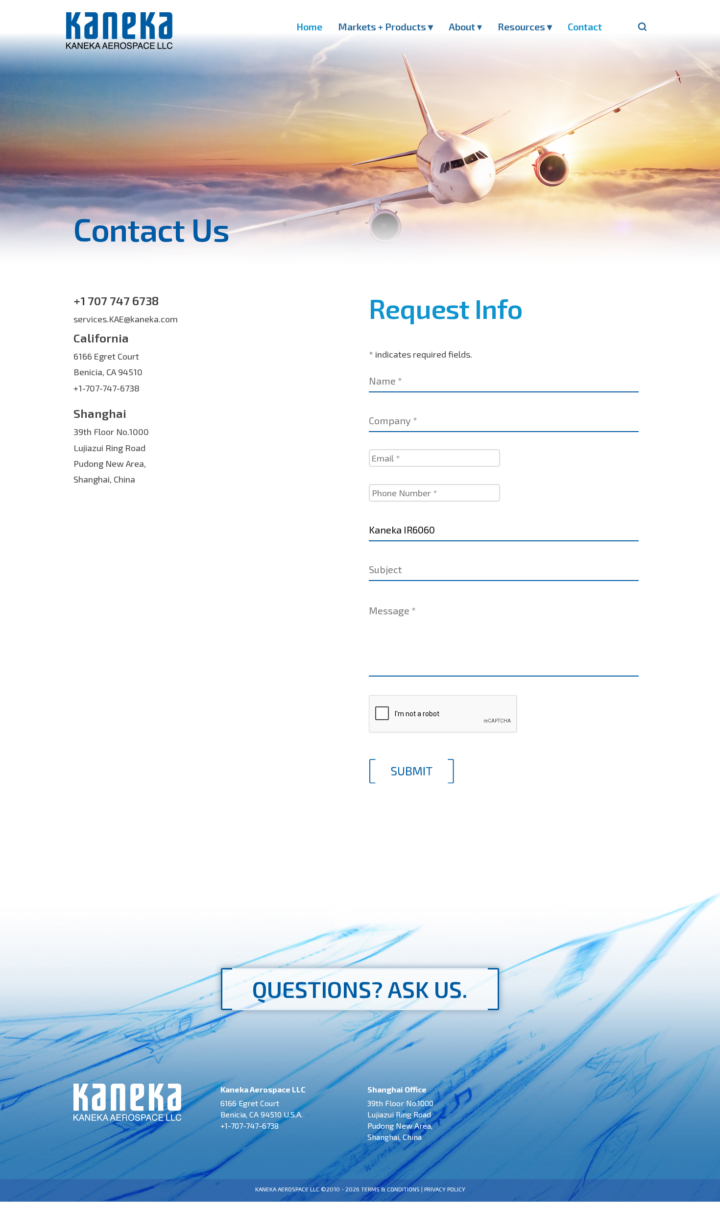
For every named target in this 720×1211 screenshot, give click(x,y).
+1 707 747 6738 (116, 300)
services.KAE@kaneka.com (125, 319)
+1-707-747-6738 (106, 388)
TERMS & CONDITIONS (390, 1189)
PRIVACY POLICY (444, 1189)
